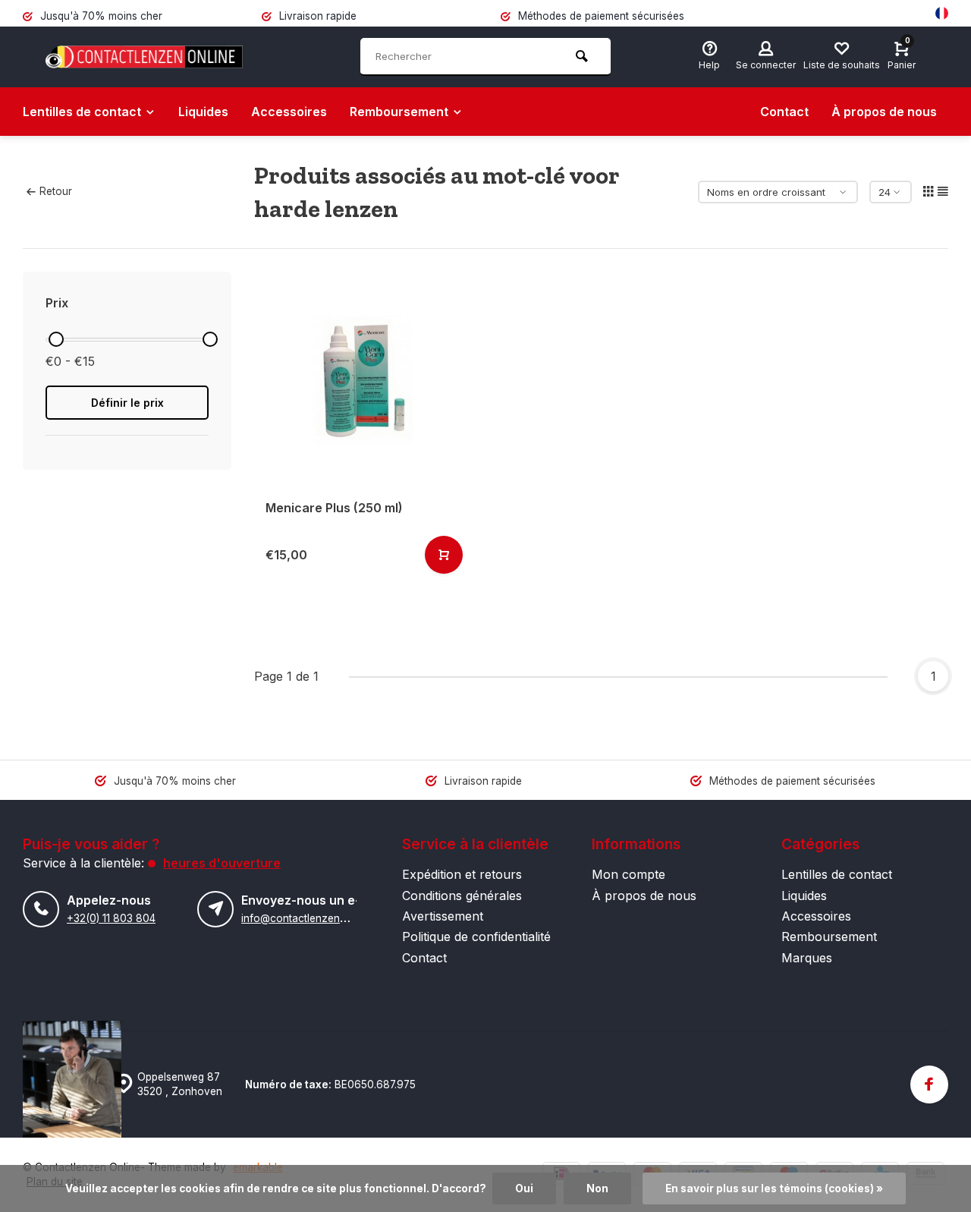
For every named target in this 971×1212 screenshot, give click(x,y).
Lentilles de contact (82, 111)
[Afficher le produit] (444, 555)
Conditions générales (462, 895)
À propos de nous (884, 111)
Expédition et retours (462, 874)
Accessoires (289, 111)
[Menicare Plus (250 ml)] (362, 380)
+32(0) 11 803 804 (111, 918)
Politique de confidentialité (476, 936)
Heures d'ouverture (222, 862)
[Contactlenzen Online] (144, 57)
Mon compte (628, 874)
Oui (524, 1188)
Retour (55, 191)
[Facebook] (929, 1084)
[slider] (56, 339)
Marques (806, 957)
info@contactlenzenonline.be (312, 918)
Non (597, 1188)
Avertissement (442, 916)
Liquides (203, 111)
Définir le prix (127, 402)
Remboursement (399, 111)
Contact (784, 111)
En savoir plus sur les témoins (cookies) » (774, 1188)
